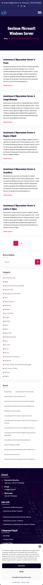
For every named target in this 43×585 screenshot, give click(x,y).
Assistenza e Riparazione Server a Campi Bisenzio (19, 98)
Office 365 (7, 333)
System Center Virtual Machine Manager (17, 364)
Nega (21, 572)
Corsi (6, 297)
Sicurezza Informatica (12, 357)
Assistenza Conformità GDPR (14, 286)
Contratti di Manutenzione (12, 507)
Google (6, 317)
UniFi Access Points (10, 368)
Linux (6, 325)
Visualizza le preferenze (21, 577)
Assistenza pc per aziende (25, 392)
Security (7, 345)
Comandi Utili (8, 290)
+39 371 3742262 (10, 494)
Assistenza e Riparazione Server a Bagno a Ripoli (19, 134)
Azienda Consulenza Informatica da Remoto (19, 406)
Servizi (6, 353)
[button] (40, 546)
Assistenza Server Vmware (12, 511)
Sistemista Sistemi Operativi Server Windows (19, 459)
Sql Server (7, 361)
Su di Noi (6, 536)
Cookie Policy (16, 582)
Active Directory (9, 278)
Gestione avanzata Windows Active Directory (19, 450)
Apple (6, 282)
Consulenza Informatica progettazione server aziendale (20, 434)
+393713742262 (35, 3)
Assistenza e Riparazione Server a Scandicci (19, 171)
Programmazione (10, 337)
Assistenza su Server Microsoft (15, 396)
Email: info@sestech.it (11, 3)
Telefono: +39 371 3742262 (14, 481)
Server (6, 349)
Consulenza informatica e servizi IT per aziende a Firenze (21, 422)
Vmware (7, 372)
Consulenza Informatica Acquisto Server (18, 416)
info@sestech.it (10, 488)
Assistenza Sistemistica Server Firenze (17, 517)
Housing (7, 321)
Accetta (21, 566)
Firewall (6, 309)
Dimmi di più (7, 85)
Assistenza (8, 392)
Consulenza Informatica (12, 294)
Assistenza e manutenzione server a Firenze (19, 524)
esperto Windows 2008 (12, 445)
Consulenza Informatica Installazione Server (19, 428)
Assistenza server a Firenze (13, 521)
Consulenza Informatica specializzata (17, 440)
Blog (6, 38)
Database (7, 305)
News (6, 329)
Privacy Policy (25, 582)
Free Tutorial (8, 313)
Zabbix (6, 376)
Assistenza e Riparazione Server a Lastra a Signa (19, 207)
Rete (6, 341)
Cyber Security (9, 301)
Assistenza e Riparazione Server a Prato (19, 61)
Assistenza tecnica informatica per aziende (19, 401)
